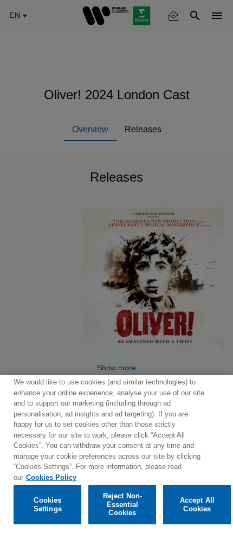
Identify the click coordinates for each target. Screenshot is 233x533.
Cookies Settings (48, 504)
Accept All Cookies (197, 504)
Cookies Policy (51, 477)
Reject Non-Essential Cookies (122, 504)
